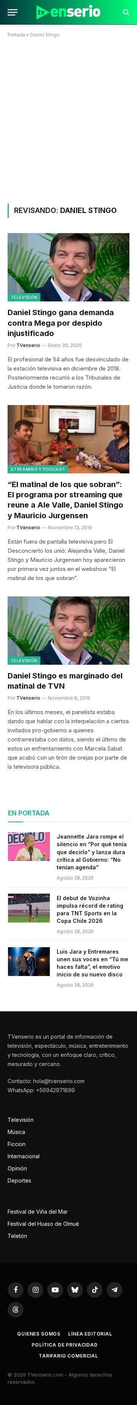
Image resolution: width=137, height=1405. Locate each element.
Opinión (17, 1168)
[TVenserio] (68, 12)
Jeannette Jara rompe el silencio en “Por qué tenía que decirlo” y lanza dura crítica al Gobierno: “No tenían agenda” (92, 851)
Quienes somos (39, 1334)
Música (16, 1132)
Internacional (24, 1156)
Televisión (24, 297)
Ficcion (16, 1144)
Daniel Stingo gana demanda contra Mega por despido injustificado (61, 322)
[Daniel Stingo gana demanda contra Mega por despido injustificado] (68, 267)
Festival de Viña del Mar (38, 1211)
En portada (28, 813)
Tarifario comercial (68, 1356)
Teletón (17, 1236)
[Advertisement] (68, 119)
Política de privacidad (64, 1345)
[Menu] (13, 12)
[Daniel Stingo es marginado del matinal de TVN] (68, 630)
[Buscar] (125, 12)
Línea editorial (90, 1334)
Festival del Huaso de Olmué (43, 1224)
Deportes (19, 1180)
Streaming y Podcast (38, 469)
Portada (16, 35)
